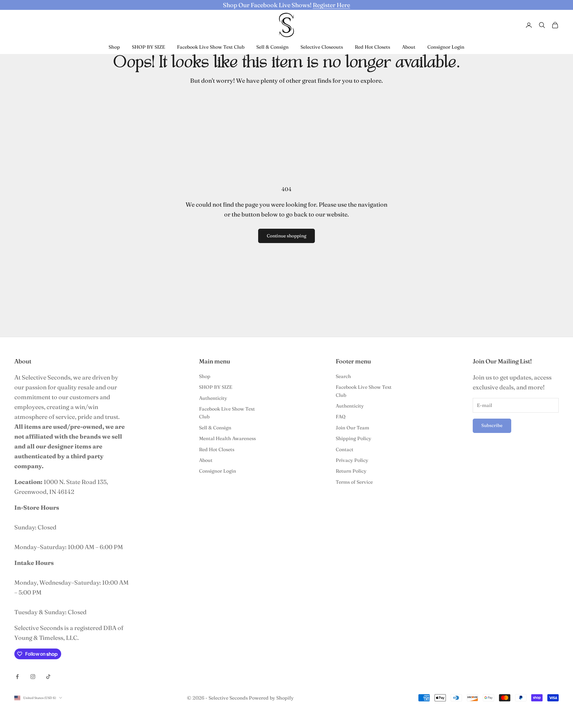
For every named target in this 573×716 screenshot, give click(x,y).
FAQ (341, 417)
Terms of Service (354, 482)
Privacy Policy (352, 460)
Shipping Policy (353, 438)
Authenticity (213, 398)
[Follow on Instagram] (33, 677)
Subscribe (492, 425)
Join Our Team (352, 428)
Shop (114, 47)
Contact (344, 449)
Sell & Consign (272, 47)
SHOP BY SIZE (148, 47)
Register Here (331, 5)
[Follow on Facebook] (17, 677)
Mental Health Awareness (227, 438)
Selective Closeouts (322, 47)
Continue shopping (286, 236)
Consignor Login (445, 47)
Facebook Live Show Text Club (210, 47)
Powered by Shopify (271, 698)
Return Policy (351, 471)
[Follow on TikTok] (48, 677)
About (408, 47)
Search (343, 376)
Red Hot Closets (372, 47)
